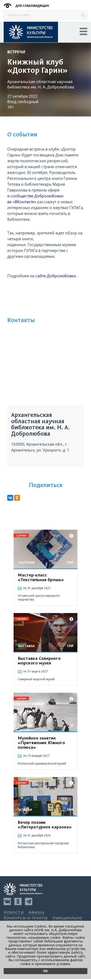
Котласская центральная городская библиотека (43, 845)
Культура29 (31, 32)
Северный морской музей (36, 679)
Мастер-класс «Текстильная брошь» (41, 577)
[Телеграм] (28, 901)
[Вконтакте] (7, 901)
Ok (45, 971)
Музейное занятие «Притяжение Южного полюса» (41, 743)
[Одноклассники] (18, 901)
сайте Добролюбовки (55, 275)
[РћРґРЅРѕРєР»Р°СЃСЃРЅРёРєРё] (17, 498)
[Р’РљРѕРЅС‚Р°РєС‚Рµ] (10, 498)
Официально (67, 918)
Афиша (36, 912)
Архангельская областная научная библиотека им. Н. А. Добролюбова (40, 84)
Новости (14, 912)
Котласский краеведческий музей (42, 763)
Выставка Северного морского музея (39, 660)
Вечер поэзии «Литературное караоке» (45, 824)
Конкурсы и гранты (26, 918)
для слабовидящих (32, 6)
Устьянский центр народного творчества (39, 598)
